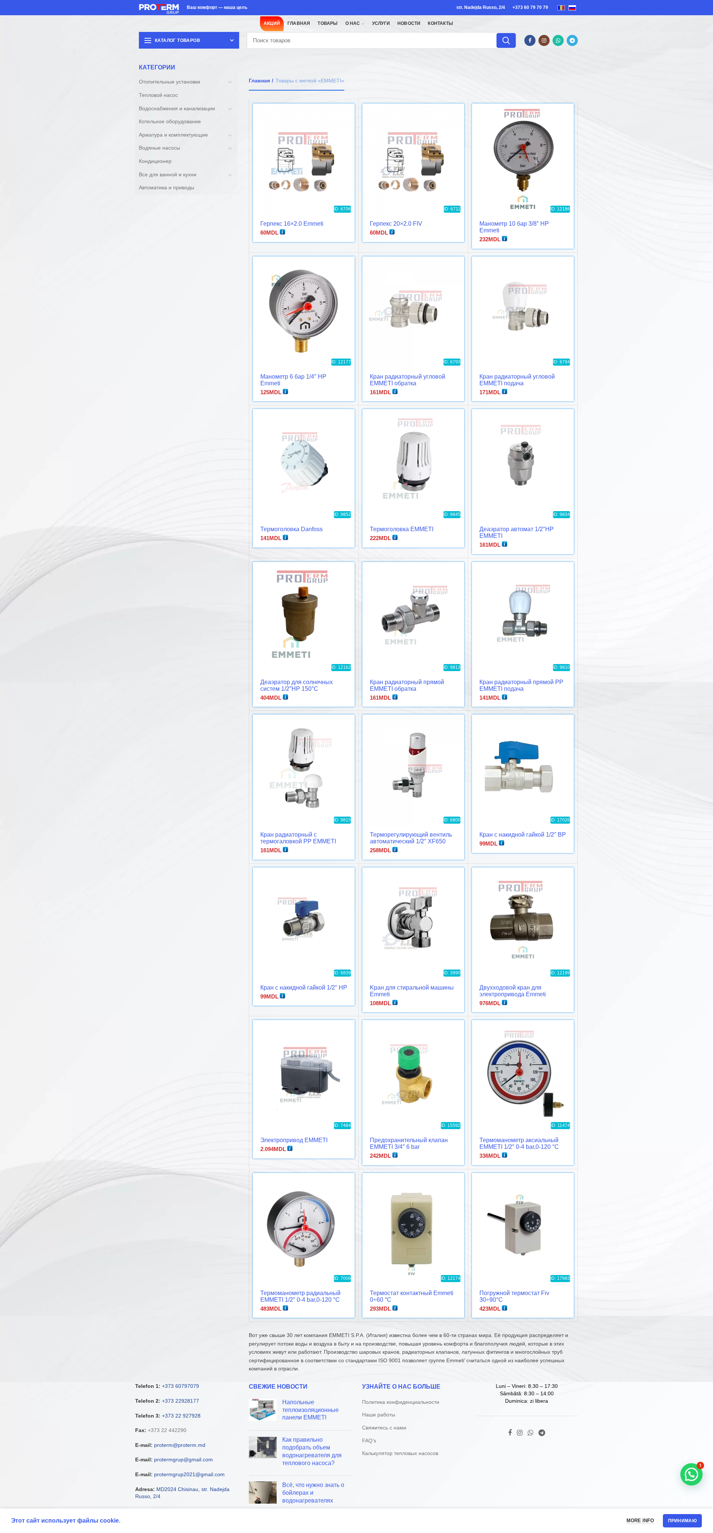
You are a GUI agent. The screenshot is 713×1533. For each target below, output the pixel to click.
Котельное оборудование (170, 121)
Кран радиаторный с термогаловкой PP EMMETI (298, 837)
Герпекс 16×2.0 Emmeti (291, 223)
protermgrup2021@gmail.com (189, 1474)
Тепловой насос (158, 95)
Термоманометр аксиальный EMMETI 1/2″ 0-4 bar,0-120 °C (519, 1143)
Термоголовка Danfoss (291, 529)
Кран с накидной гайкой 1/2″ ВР (522, 834)
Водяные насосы (159, 148)
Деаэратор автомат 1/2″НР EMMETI (516, 532)
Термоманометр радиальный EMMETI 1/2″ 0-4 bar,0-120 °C (300, 1296)
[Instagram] (544, 40)
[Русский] (572, 7)
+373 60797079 (180, 1386)
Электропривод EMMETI (294, 1140)
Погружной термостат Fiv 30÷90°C (514, 1296)
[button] (691, 1474)
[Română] (561, 7)
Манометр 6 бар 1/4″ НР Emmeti (293, 379)
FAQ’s (369, 1441)
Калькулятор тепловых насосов (400, 1453)
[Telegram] (572, 40)
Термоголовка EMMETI (401, 529)
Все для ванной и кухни (167, 174)
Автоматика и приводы (166, 187)
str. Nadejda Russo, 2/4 (480, 7)
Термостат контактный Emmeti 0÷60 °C (411, 1296)
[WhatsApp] (558, 40)
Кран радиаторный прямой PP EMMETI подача (521, 685)
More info (640, 1520)
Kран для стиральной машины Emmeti (412, 990)
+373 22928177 (180, 1401)
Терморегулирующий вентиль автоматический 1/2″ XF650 (411, 837)
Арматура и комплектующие (173, 135)
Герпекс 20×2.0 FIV (396, 223)
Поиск (506, 40)
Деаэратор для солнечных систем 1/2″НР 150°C (296, 685)
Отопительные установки (169, 82)
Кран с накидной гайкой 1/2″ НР (303, 987)
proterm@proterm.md (179, 1445)
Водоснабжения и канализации (177, 108)
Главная (259, 81)
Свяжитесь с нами (384, 1428)
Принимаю (682, 1520)
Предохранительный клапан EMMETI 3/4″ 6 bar (409, 1143)
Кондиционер (155, 161)
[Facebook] (529, 40)
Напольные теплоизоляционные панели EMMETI (310, 1410)
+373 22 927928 (181, 1416)
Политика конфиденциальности (400, 1402)
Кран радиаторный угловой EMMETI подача (517, 379)
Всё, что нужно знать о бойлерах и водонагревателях (313, 1493)
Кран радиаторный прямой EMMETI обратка (407, 685)
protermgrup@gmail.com (183, 1459)
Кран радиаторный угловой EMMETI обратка (407, 379)
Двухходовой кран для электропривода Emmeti (512, 990)
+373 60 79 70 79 (530, 7)
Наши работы (378, 1415)
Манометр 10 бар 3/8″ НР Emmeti (514, 226)
